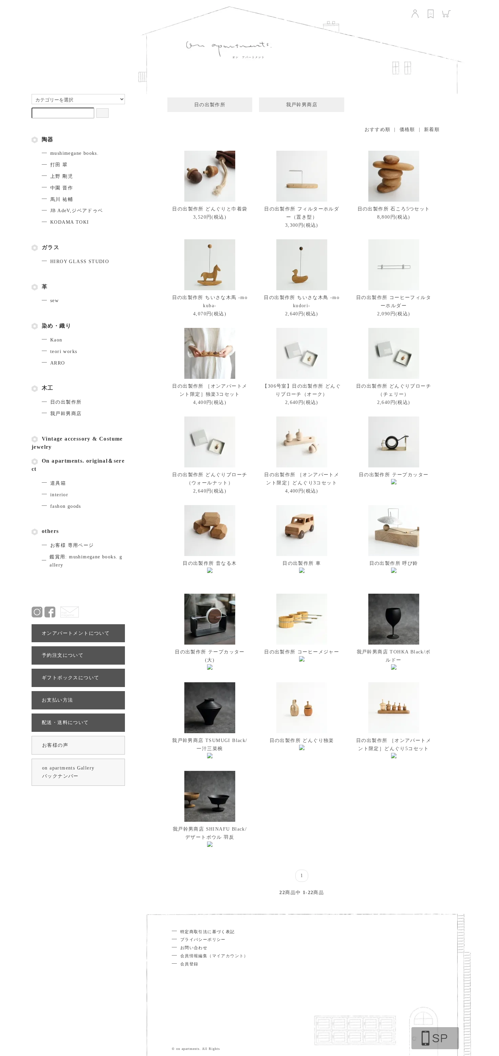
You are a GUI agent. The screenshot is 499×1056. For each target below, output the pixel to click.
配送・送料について (65, 722)
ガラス (50, 247)
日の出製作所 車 (301, 563)
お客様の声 (55, 745)
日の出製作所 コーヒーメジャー (301, 651)
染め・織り (56, 325)
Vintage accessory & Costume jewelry (77, 443)
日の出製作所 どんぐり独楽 (302, 740)
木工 (48, 388)
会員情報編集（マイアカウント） (214, 955)
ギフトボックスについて (70, 677)
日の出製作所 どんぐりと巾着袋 (209, 208)
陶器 (48, 139)
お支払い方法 (57, 700)
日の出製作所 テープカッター (394, 474)
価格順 (407, 129)
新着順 (432, 129)
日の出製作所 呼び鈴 (393, 563)
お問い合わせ (193, 947)
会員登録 (189, 964)
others (50, 531)
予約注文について (63, 655)
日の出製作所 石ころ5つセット (393, 208)
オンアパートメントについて (76, 633)
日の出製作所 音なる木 (210, 563)
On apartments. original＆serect (78, 465)
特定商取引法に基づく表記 (207, 931)
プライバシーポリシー (203, 939)
